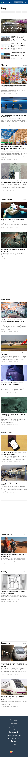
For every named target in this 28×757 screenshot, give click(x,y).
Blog (14, 729)
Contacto (14, 744)
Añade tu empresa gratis (14, 727)
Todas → (25, 65)
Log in (14, 726)
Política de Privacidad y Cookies (14, 738)
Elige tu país (15, 751)
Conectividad (7, 12)
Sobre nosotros (14, 723)
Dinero (14, 12)
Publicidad (14, 725)
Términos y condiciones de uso (14, 735)
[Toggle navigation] (25, 2)
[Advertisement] (14, 282)
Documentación (22, 12)
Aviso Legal (14, 736)
